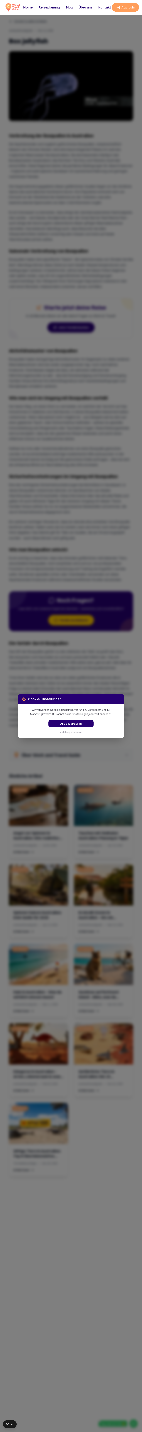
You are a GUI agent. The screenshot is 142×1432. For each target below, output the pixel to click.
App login (128, 7)
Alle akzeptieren (71, 723)
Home (28, 7)
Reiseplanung (49, 7)
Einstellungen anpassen (71, 732)
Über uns (85, 7)
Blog (69, 7)
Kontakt (104, 7)
